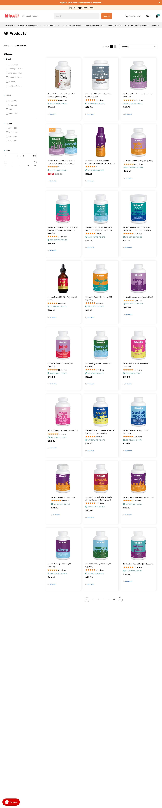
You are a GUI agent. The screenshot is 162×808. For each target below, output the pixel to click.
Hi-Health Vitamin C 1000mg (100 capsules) (98, 298)
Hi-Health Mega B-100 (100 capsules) (63, 430)
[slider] (5, 162)
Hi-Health (91, 114)
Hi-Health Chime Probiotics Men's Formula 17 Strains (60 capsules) (98, 228)
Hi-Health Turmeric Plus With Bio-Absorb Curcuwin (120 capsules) (99, 498)
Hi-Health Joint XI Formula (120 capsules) (60, 365)
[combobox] (77, 16)
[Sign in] (148, 16)
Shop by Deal (31, 16)
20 (114, 600)
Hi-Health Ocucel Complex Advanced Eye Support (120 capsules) (100, 431)
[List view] (115, 46)
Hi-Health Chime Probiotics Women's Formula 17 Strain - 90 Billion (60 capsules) (62, 230)
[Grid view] (111, 46)
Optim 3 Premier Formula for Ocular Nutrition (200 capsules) (62, 95)
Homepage (8, 46)
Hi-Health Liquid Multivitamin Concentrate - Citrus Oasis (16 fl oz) (100, 162)
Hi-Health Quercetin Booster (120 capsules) (98, 365)
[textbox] (12, 156)
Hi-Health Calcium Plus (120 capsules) (138, 564)
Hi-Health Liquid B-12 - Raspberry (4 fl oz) (62, 298)
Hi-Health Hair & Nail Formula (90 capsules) (136, 365)
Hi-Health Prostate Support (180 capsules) (136, 431)
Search (107, 16)
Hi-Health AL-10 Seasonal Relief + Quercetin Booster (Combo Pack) (61, 162)
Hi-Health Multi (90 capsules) (63, 497)
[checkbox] (21, 64)
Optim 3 (52, 114)
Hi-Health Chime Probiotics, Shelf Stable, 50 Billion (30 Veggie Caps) (137, 228)
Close (159, 2)
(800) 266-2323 (134, 16)
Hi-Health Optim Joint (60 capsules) (138, 161)
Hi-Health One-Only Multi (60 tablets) (138, 497)
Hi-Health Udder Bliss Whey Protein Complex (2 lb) (99, 95)
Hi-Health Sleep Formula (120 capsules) (59, 565)
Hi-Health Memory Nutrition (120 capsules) (98, 565)
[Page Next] (120, 599)
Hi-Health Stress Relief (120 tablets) (138, 297)
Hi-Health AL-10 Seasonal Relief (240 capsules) (138, 95)
